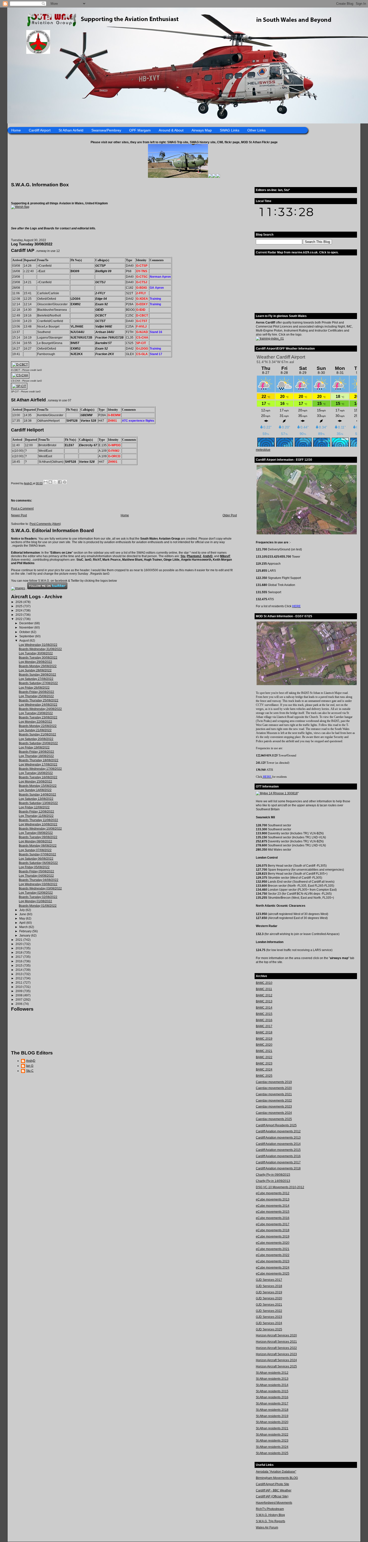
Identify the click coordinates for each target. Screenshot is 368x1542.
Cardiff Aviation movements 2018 (278, 1168)
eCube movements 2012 (272, 1193)
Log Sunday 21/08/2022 (35, 730)
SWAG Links (229, 130)
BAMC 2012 (264, 995)
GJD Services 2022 (269, 1311)
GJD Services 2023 (269, 1317)
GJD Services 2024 (269, 1323)
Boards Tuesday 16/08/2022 (38, 777)
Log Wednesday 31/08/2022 (38, 645)
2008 (19, 995)
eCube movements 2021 (272, 1249)
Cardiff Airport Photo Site (272, 1484)
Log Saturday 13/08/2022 (36, 799)
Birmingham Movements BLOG (277, 1478)
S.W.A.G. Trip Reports (270, 1521)
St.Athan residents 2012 (272, 1372)
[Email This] (45, 482)
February (25, 931)
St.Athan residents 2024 (272, 1447)
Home (16, 130)
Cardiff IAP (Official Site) (272, 1496)
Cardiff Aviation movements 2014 (278, 1144)
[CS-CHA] (20, 375)
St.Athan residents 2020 (272, 1422)
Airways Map (202, 130)
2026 (19, 602)
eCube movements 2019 (272, 1236)
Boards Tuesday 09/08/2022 (38, 837)
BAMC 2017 (264, 1026)
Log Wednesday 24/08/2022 (38, 704)
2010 (19, 987)
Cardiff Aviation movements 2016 (278, 1156)
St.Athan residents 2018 (272, 1410)
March (24, 927)
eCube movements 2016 (272, 1218)
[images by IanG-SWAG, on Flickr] (18, 588)
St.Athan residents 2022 (272, 1434)
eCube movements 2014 (272, 1205)
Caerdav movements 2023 (274, 1106)
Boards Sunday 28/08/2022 (37, 674)
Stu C (30, 1070)
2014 (19, 970)
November (26, 627)
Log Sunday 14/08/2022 (35, 790)
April (22, 922)
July (22, 910)
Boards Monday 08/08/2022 (38, 845)
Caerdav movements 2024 (274, 1113)
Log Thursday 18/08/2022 (36, 756)
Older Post (230, 515)
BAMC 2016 (264, 1020)
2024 (19, 610)
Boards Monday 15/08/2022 (38, 786)
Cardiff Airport (40, 130)
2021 (19, 940)
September (27, 636)
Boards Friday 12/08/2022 (36, 811)
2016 (19, 961)
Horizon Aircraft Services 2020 (276, 1335)
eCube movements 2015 (272, 1211)
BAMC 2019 (264, 1038)
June (23, 914)
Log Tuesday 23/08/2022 (36, 713)
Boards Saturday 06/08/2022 (38, 863)
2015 (19, 965)
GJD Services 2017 (269, 1280)
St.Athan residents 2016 (272, 1397)
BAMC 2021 (264, 1051)
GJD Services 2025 (269, 1329)
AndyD (208, 556)
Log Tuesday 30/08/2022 (36, 653)
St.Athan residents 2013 (272, 1378)
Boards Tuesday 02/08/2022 (38, 897)
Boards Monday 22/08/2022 (38, 726)
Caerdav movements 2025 (274, 1119)
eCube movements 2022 (272, 1255)
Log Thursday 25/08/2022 (36, 696)
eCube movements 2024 (272, 1267)
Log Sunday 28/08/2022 (35, 670)
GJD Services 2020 (269, 1298)
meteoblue (263, 449)
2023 (19, 614)
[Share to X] (55, 482)
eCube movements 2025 (272, 1273)
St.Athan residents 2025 (272, 1453)
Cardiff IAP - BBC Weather (273, 1490)
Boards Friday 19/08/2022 (36, 751)
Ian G (29, 1065)
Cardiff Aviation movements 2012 (278, 1131)
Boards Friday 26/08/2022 (36, 692)
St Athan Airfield (71, 130)
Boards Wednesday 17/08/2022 (40, 768)
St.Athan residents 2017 (272, 1403)
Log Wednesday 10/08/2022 (38, 824)
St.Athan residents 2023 (272, 1440)
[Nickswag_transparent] (20, 207)
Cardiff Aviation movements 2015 (278, 1150)
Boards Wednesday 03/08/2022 (40, 888)
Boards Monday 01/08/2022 (38, 905)
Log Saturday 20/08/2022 (36, 739)
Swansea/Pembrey (106, 130)
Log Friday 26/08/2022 (34, 687)
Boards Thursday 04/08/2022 (38, 880)
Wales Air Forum (267, 1527)
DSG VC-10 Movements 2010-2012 (280, 1187)
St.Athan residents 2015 (272, 1391)
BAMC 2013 (264, 1001)
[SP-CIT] (19, 386)
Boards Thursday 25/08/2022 (38, 700)
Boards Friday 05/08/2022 (36, 871)
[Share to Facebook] (59, 482)
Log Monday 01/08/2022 (35, 901)
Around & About (171, 130)
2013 (19, 974)
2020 (19, 944)
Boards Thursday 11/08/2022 (38, 820)
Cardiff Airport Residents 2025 (276, 1125)
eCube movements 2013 (272, 1199)
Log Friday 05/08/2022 (34, 867)
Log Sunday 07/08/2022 (35, 850)
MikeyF (225, 556)
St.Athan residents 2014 (272, 1385)
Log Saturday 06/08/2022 (36, 858)
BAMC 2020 (264, 1044)
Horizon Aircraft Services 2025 (276, 1366)
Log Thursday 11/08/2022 (36, 816)
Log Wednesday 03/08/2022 (38, 884)
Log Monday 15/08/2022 (35, 781)
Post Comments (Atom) (45, 524)
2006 (19, 1004)
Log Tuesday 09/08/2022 (36, 833)
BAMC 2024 (264, 1069)
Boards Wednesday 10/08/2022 (40, 828)
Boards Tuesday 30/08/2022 (38, 657)
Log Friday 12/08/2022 (34, 807)
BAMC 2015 (264, 1014)
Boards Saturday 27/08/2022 (38, 683)
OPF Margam (140, 130)
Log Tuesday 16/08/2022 (36, 773)
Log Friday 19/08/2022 (34, 747)
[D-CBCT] (20, 364)
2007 (19, 999)
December (26, 623)
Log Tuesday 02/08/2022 (36, 892)
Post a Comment (22, 508)
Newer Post (19, 515)
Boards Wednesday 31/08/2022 (40, 649)
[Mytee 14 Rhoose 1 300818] (277, 793)
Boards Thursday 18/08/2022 (38, 760)
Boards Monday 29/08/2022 (38, 666)
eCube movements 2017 (272, 1224)
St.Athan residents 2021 (272, 1428)
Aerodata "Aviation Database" (276, 1471)
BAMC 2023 (264, 1063)
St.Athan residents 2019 (272, 1416)
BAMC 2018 (264, 1032)
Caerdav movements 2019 (274, 1082)
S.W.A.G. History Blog (270, 1515)
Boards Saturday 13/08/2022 (38, 803)
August (24, 640)
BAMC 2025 (264, 1075)
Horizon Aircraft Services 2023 (276, 1354)
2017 (19, 957)
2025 (19, 606)
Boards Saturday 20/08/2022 (38, 743)
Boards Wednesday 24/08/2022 (40, 709)
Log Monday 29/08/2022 (35, 662)
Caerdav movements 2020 (274, 1088)
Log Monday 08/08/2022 (35, 841)
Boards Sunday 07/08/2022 (37, 854)
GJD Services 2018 (269, 1286)
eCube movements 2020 (272, 1243)
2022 (19, 619)
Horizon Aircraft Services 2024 (276, 1360)
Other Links (256, 130)
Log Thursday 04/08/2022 (36, 875)
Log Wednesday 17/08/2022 (38, 764)
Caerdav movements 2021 (274, 1094)
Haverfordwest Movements (274, 1502)
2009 (19, 991)
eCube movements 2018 (272, 1230)
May (22, 918)
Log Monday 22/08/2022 (35, 721)
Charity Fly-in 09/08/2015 (273, 1174)
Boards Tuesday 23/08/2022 (38, 717)
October (25, 632)
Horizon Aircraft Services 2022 (276, 1348)
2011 (19, 982)
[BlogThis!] (50, 482)
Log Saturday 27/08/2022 (36, 679)
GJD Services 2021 (269, 1304)
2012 (19, 978)
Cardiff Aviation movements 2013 (278, 1137)
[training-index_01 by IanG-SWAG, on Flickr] (270, 338)
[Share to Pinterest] (64, 482)
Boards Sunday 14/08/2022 (37, 794)
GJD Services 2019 (269, 1292)
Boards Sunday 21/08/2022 (37, 734)
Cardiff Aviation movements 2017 (278, 1162)
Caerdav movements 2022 (274, 1100)
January (25, 935)
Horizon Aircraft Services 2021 (276, 1341)
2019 (19, 948)
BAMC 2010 (264, 983)
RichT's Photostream (270, 1509)
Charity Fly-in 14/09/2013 (273, 1181)
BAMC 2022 (264, 1057)
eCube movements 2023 (272, 1261)
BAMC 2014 (264, 1007)
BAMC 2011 (264, 989)
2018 (19, 952)
